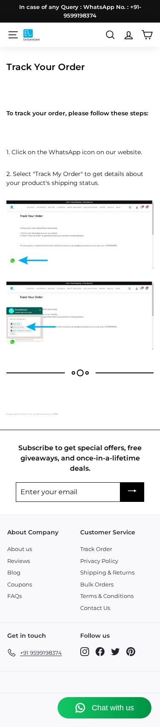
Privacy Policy (99, 560)
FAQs (14, 595)
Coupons (19, 584)
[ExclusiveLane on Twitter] (115, 651)
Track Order (96, 548)
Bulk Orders (96, 584)
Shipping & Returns (107, 572)
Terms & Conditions (107, 595)
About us (19, 548)
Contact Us (95, 607)
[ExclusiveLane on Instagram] (84, 651)
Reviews (18, 560)
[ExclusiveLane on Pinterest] (130, 651)
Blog (13, 572)
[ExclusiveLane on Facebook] (100, 651)
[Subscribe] (132, 492)
